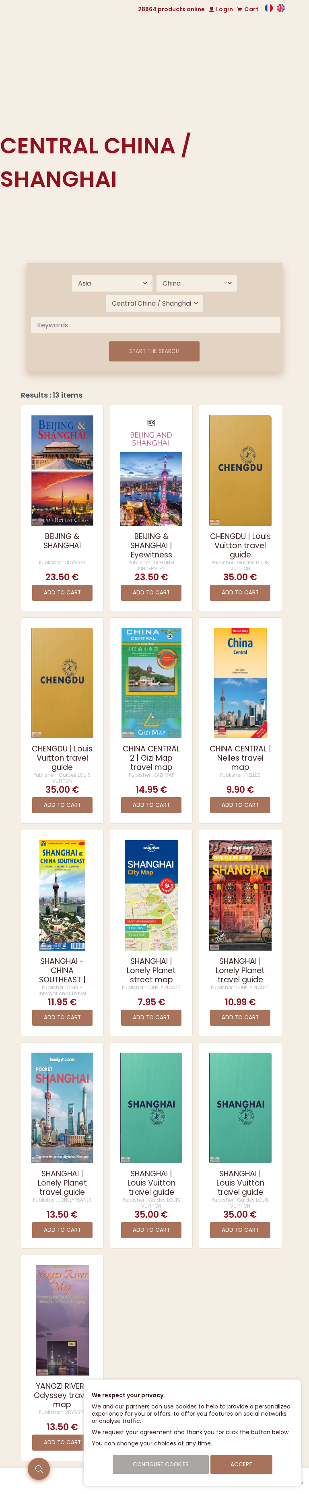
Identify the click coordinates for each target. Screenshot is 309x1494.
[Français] (269, 10)
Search (223, 117)
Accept (241, 1464)
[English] (281, 10)
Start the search (154, 351)
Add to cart (62, 592)
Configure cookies (161, 1464)
